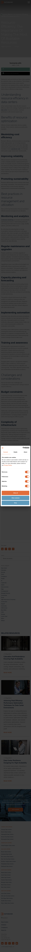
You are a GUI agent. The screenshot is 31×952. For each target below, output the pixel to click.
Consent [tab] (5, 452)
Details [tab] (15, 452)
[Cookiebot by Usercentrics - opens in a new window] (22, 448)
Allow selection (16, 498)
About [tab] (25, 452)
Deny (15, 502)
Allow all (15, 493)
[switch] (27, 476)
